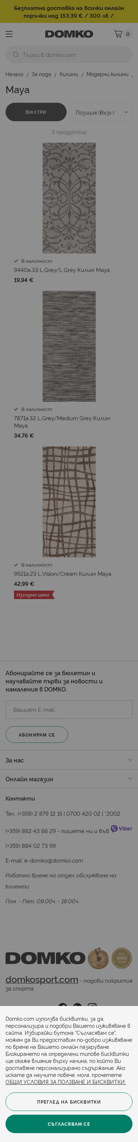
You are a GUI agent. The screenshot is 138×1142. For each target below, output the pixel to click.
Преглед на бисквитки (69, 1101)
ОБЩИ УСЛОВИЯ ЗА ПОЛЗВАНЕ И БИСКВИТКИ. (66, 1081)
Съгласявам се (69, 1124)
